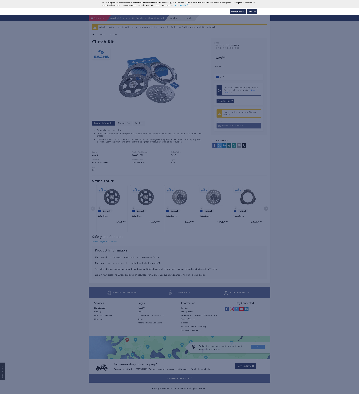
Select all (252, 11)
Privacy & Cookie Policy (183, 5)
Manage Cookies (237, 11)
